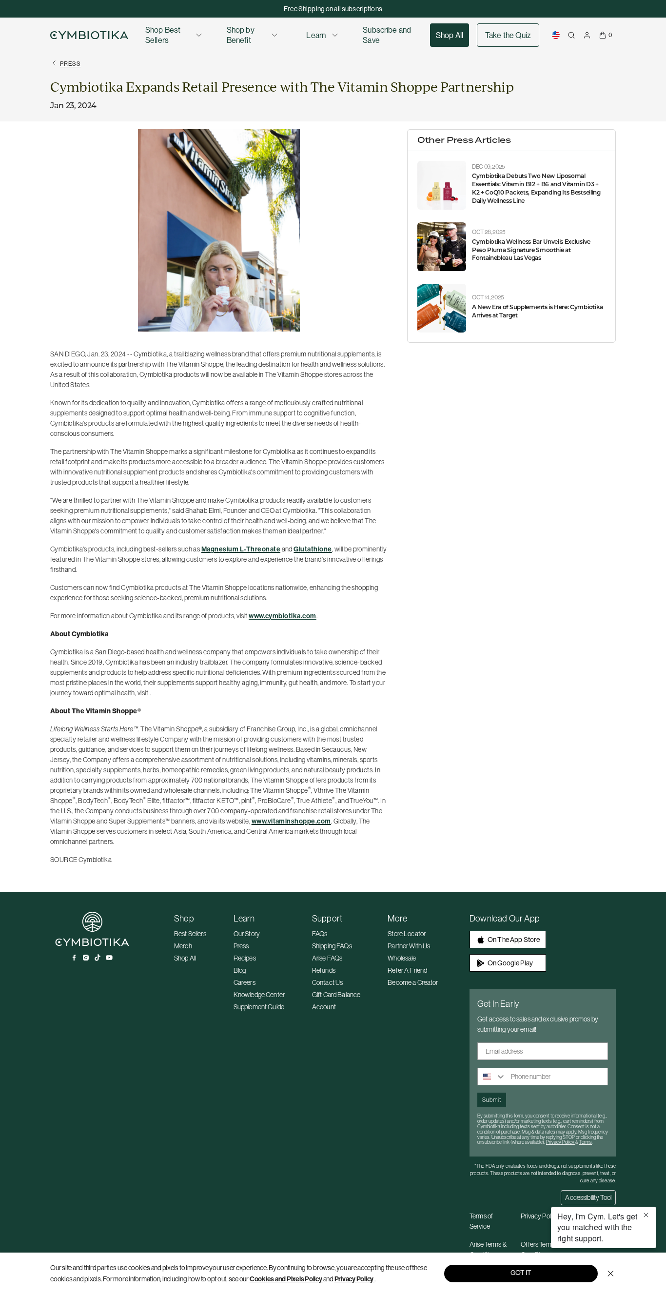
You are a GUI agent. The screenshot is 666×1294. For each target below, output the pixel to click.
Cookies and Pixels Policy (286, 1278)
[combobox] (492, 1076)
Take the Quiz (508, 35)
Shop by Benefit (241, 35)
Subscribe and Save (387, 35)
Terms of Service (481, 1221)
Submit (491, 1099)
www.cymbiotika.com (282, 615)
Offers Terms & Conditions (541, 1249)
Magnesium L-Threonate (240, 549)
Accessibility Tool (588, 1197)
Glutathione (313, 549)
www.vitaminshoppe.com (291, 821)
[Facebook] (74, 957)
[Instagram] (86, 957)
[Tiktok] (97, 957)
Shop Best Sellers (162, 35)
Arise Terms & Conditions (488, 1249)
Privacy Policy (354, 1278)
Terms (585, 1142)
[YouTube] (109, 957)
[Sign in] (587, 35)
